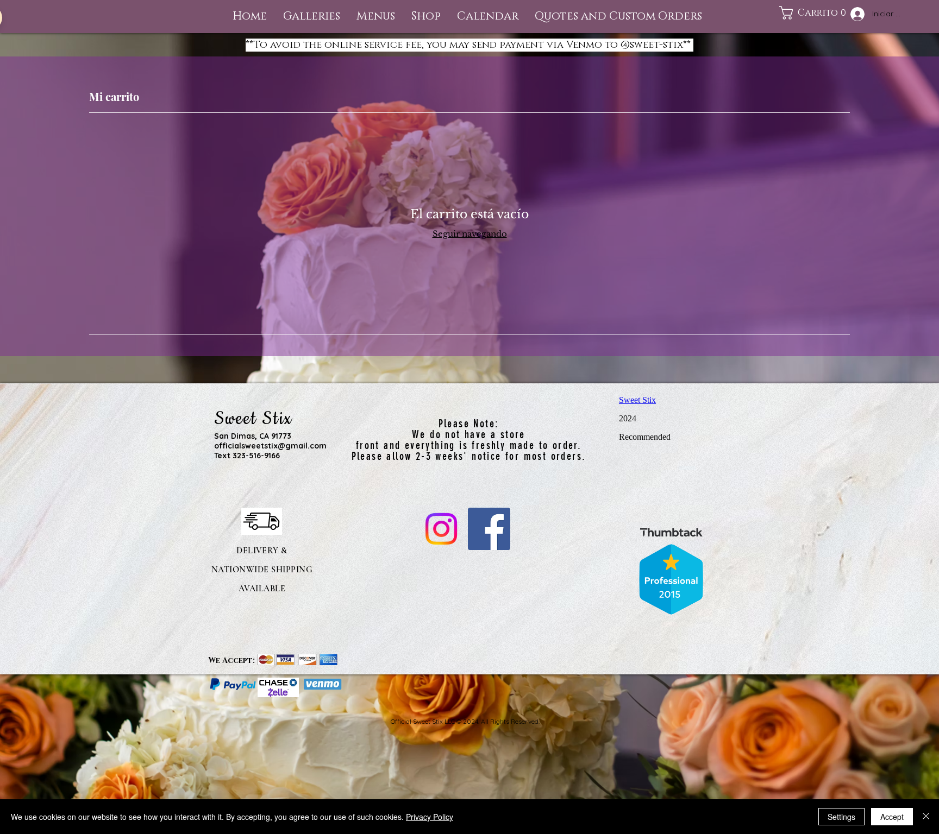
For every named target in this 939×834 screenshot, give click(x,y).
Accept (892, 816)
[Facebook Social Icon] (489, 529)
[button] (375, 16)
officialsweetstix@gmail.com (270, 446)
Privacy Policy (429, 816)
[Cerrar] (925, 816)
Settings (841, 816)
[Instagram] (441, 529)
